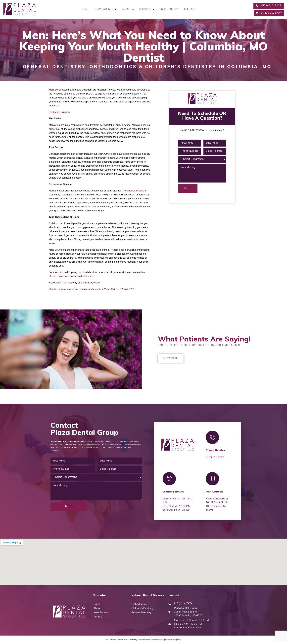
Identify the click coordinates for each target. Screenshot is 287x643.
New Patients (104, 9)
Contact (190, 9)
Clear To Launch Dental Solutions (151, 640)
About (126, 9)
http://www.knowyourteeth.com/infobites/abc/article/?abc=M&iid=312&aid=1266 (91, 289)
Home (85, 9)
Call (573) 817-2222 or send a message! (202, 130)
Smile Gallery (169, 9)
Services (145, 9)
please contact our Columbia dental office (71, 276)
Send (187, 188)
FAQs (179, 640)
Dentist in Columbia (59, 112)
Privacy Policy (170, 640)
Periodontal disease (134, 190)
